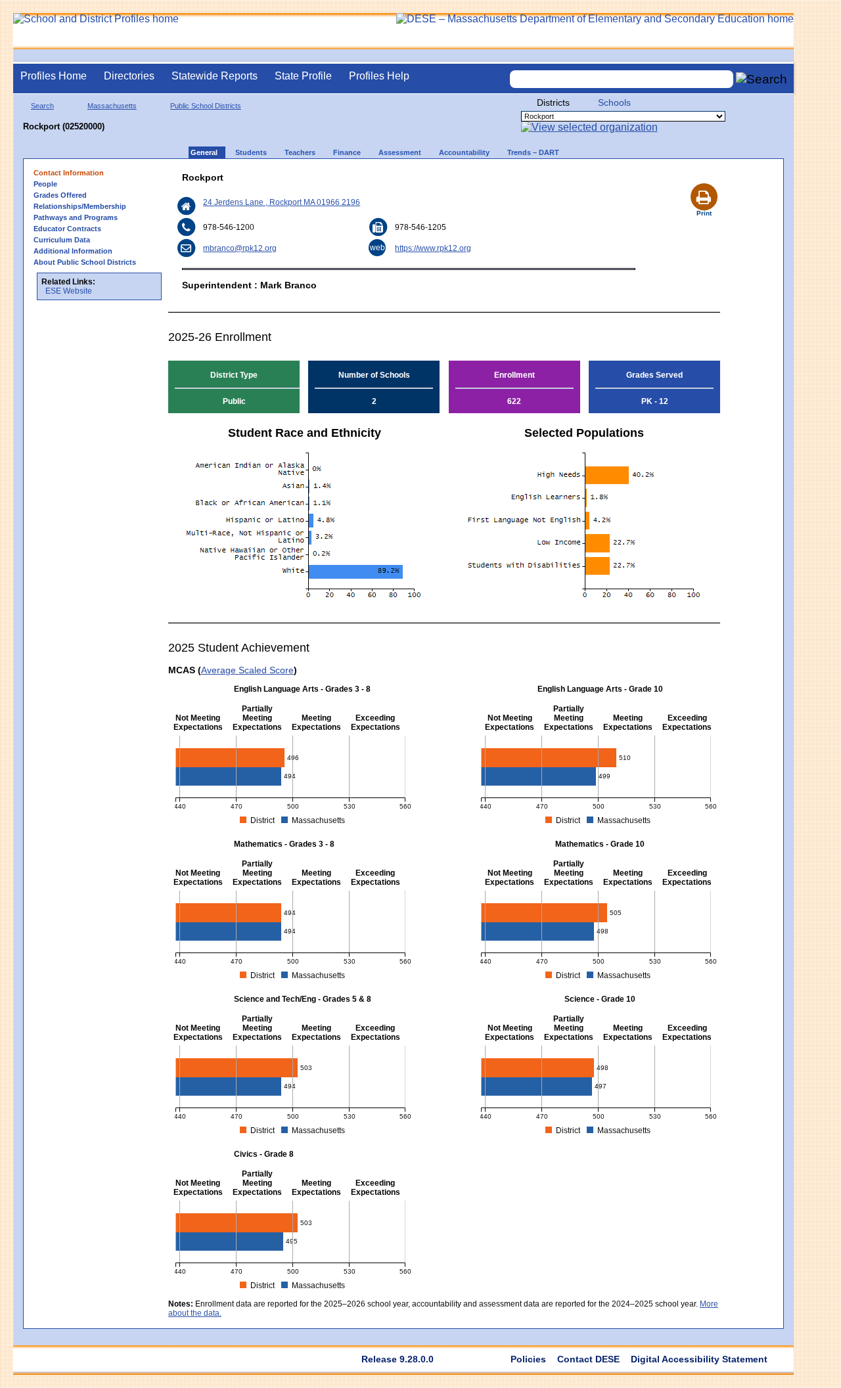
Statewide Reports (214, 75)
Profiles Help (379, 75)
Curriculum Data (62, 240)
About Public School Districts (85, 262)
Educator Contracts (67, 229)
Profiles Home (53, 75)
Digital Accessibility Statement (699, 1359)
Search (42, 106)
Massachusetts (112, 106)
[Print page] (703, 181)
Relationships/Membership (80, 206)
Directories (129, 75)
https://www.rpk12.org (433, 248)
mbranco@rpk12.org (240, 248)
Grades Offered (60, 195)
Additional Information (73, 251)
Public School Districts (205, 106)
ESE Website (68, 291)
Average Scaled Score (247, 670)
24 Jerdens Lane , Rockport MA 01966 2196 (281, 202)
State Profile (303, 75)
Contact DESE (588, 1359)
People (45, 184)
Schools (614, 102)
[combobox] (621, 79)
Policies (528, 1359)
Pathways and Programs (76, 217)
